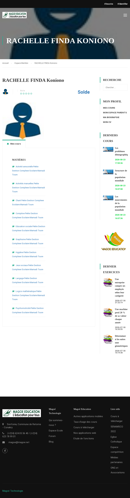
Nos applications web (85, 433)
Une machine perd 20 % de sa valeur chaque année (121, 316)
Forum (52, 436)
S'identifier (122, 4)
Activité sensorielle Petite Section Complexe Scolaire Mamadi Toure (28, 170)
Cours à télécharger (84, 427)
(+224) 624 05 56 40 (17, 433)
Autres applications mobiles (88, 416)
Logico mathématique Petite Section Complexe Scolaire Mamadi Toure (28, 295)
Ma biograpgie (111, 117)
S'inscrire (108, 4)
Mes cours (109, 108)
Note (22, 91)
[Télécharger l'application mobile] (21, 415)
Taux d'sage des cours (85, 421)
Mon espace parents (115, 112)
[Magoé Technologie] (14, 16)
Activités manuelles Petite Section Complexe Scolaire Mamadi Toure (28, 187)
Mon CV (107, 122)
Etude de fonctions (84, 438)
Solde (84, 92)
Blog (51, 441)
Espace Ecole (56, 430)
